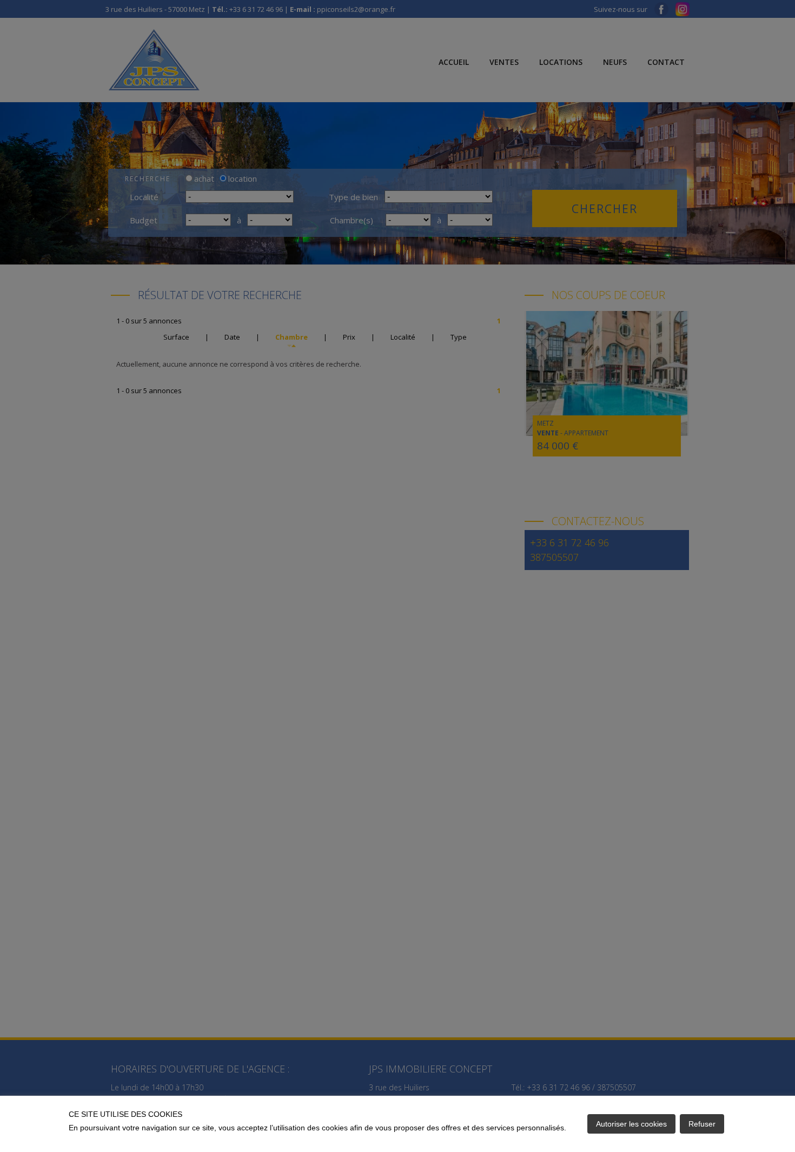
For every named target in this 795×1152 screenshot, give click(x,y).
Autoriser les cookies (631, 1124)
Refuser (702, 1124)
